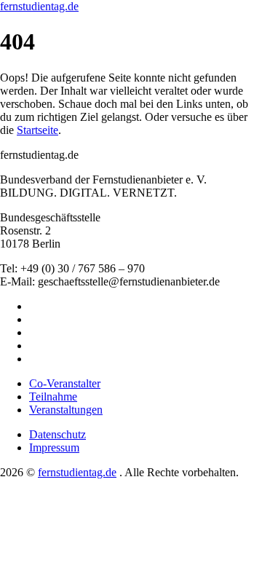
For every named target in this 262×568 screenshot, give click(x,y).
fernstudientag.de (39, 6)
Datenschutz (57, 434)
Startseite (37, 130)
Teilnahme (53, 396)
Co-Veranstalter (64, 383)
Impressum (54, 447)
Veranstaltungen (66, 409)
